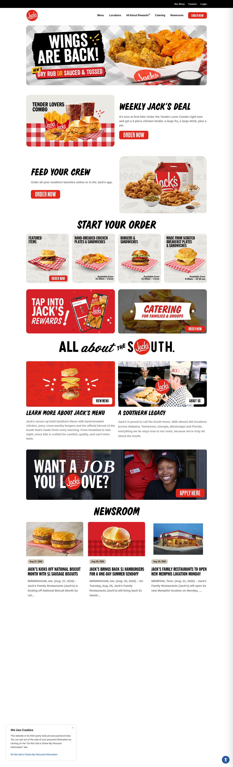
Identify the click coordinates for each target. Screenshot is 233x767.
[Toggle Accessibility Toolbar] (226, 760)
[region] (41, 743)
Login (204, 4)
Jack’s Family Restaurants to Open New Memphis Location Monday (179, 571)
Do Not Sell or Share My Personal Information (34, 754)
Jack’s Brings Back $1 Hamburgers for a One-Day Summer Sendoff (117, 571)
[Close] (73, 727)
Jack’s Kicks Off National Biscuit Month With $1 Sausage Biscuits (54, 571)
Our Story (179, 4)
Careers (192, 4)
